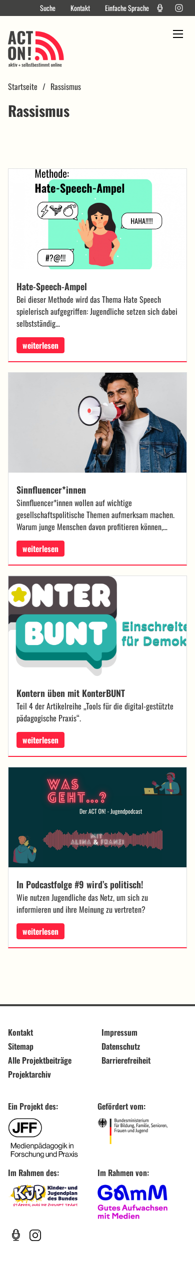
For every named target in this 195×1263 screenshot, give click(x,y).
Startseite (23, 86)
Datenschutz (121, 1046)
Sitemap (21, 1046)
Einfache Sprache (127, 8)
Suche (48, 8)
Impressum (120, 1032)
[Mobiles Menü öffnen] (178, 34)
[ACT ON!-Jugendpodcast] (160, 8)
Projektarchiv (29, 1074)
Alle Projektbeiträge (40, 1060)
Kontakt (80, 8)
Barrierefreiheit (126, 1060)
